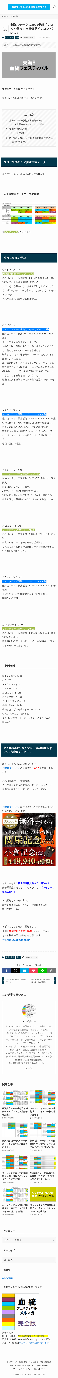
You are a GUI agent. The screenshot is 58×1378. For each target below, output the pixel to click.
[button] (6, 970)
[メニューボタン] (3, 7)
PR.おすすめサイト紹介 (22, 1369)
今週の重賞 (9, 37)
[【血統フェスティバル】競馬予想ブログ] (29, 7)
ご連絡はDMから (39, 1369)
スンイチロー (29, 1021)
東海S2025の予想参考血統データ (26, 120)
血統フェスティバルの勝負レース (22, 1366)
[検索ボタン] (54, 7)
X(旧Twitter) (33, 1362)
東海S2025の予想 (18, 129)
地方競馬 (47, 1362)
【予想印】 (19, 133)
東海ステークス (29, 37)
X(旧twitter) (7, 1278)
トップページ (12, 1362)
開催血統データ (42, 1366)
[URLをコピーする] (51, 970)
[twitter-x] (31, 1068)
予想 (17, 37)
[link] (26, 1068)
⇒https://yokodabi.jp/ (16, 939)
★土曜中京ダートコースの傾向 (29, 124)
